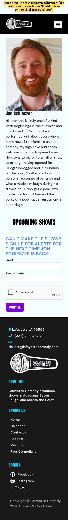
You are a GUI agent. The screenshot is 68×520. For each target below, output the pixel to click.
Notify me (15, 307)
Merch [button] (16, 445)
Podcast (17, 438)
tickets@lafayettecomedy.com (33, 347)
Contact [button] (17, 432)
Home (15, 419)
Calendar (17, 426)
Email (9, 260)
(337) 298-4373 (28, 336)
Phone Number (16, 273)
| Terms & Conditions (36, 506)
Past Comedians (23, 451)
